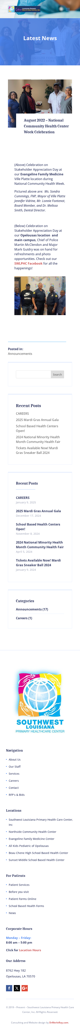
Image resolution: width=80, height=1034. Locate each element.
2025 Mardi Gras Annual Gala (37, 420)
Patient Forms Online (22, 899)
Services (14, 773)
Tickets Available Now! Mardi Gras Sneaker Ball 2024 (38, 562)
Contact (14, 788)
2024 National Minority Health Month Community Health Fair (40, 544)
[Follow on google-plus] (25, 988)
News (12, 913)
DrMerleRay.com (58, 1022)
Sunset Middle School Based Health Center (36, 860)
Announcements (20, 354)
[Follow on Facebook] (9, 988)
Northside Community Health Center (32, 832)
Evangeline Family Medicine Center (31, 839)
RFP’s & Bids (17, 795)
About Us (15, 759)
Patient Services (19, 885)
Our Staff (15, 766)
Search (57, 374)
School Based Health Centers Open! (38, 526)
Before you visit (19, 892)
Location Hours (30, 950)
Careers (22, 618)
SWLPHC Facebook (28, 263)
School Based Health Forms (26, 906)
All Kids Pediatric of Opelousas (29, 846)
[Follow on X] (17, 988)
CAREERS (22, 413)
